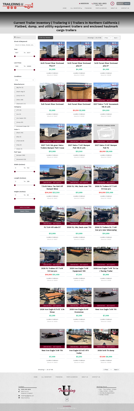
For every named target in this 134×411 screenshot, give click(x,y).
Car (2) (19, 114)
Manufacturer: (19, 84)
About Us (114, 8)
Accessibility (67, 406)
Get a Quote (57, 59)
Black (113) (20, 132)
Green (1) (19, 149)
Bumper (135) (21, 155)
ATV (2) (19, 110)
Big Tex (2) (20, 87)
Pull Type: (17, 152)
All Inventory (76, 8)
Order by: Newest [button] (45, 37)
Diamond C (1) (21, 103)
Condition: (18, 76)
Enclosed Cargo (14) (23, 126)
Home (64, 8)
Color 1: (17, 129)
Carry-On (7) (21, 95)
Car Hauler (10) (21, 118)
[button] (67, 399)
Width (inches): (19, 164)
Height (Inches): (20, 191)
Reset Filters (24, 211)
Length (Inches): (20, 178)
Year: (16, 49)
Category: (17, 107)
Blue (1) (19, 136)
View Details (47, 59)
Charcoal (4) (20, 140)
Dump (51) (20, 122)
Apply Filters (25, 207)
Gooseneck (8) (21, 159)
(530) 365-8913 (99, 3)
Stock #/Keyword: (20, 41)
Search (127, 3)
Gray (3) (19, 145)
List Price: (17, 63)
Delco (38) (20, 99)
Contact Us (125, 8)
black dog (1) (21, 91)
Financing (88, 8)
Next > (116, 38)
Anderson (84, 3)
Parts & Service (101, 8)
